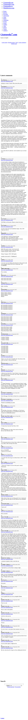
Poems (5, 21)
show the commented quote (7, 81)
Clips (4, 26)
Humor (5, 12)
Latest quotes (4, 42)
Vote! (17, 42)
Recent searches (10, 687)
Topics (5, 29)
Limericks (5, 20)
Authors (5, 30)
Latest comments (22, 42)
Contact (2, 718)
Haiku (4, 18)
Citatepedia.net (8, 2)
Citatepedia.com (8, 4)
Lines (4, 17)
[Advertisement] (14, 59)
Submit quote (14, 43)
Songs (5, 23)
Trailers (5, 24)
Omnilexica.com (8, 8)
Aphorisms (6, 15)
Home (4, 11)
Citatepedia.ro (8, 6)
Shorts (5, 27)
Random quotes (11, 42)
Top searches (18, 687)
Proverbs (5, 14)
